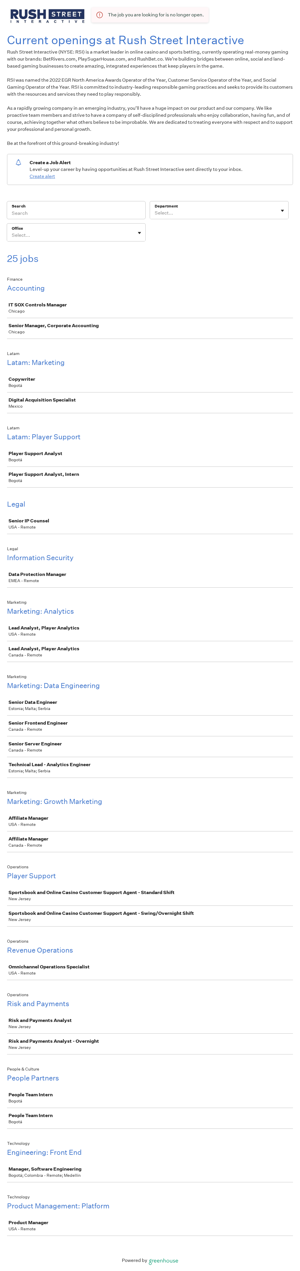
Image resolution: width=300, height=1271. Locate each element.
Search (18, 206)
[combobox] (155, 213)
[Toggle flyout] (282, 210)
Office (17, 228)
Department (166, 206)
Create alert (42, 176)
